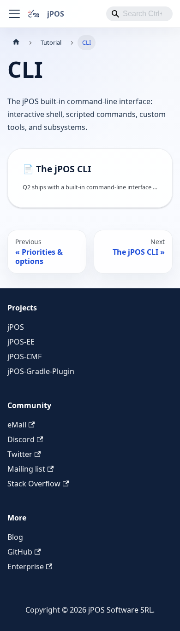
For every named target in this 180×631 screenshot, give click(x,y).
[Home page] (16, 42)
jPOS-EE (21, 342)
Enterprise (25, 566)
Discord (21, 439)
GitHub (19, 552)
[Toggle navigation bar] (14, 14)
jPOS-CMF (24, 356)
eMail (16, 425)
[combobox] (139, 13)
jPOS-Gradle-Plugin (40, 371)
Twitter (19, 454)
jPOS (15, 327)
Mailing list (26, 469)
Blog (15, 537)
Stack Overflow (33, 484)
